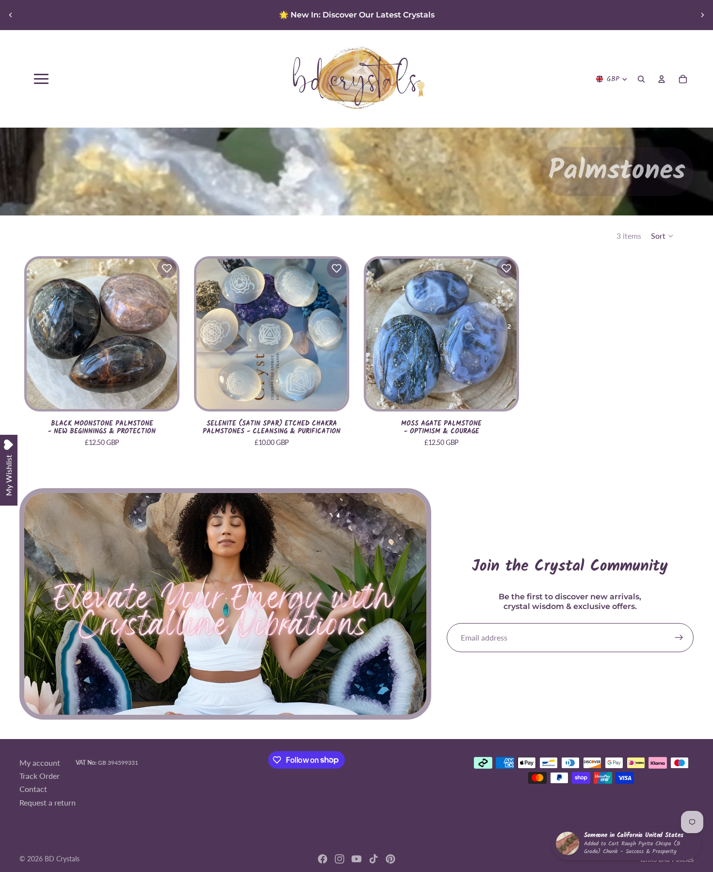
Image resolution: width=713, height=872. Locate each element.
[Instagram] (339, 859)
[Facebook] (322, 859)
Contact (33, 789)
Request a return (47, 802)
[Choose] (162, 394)
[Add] (331, 394)
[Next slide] (702, 15)
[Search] (641, 79)
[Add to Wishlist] (167, 268)
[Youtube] (356, 859)
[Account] (661, 79)
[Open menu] (41, 79)
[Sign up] (679, 637)
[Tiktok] (373, 859)
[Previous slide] (10, 15)
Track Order (39, 775)
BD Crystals (62, 859)
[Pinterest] (390, 859)
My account (39, 762)
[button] (662, 236)
